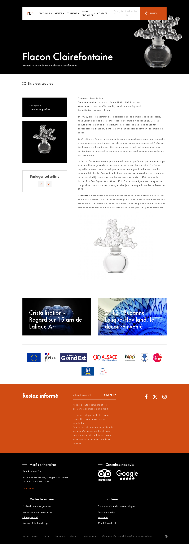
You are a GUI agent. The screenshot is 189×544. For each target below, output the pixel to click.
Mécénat (103, 517)
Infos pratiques (87, 13)
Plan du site (59, 536)
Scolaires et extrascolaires (37, 511)
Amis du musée (106, 511)
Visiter (58, 13)
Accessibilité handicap (35, 523)
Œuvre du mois (41, 65)
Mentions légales (30, 536)
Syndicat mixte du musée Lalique (116, 506)
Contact (102, 13)
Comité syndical (107, 523)
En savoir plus (28, 488)
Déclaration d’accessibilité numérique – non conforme (126, 536)
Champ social (30, 517)
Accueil (26, 65)
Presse (46, 536)
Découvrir (44, 13)
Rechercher (131, 13)
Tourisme (72, 13)
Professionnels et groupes (36, 506)
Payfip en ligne (89, 536)
